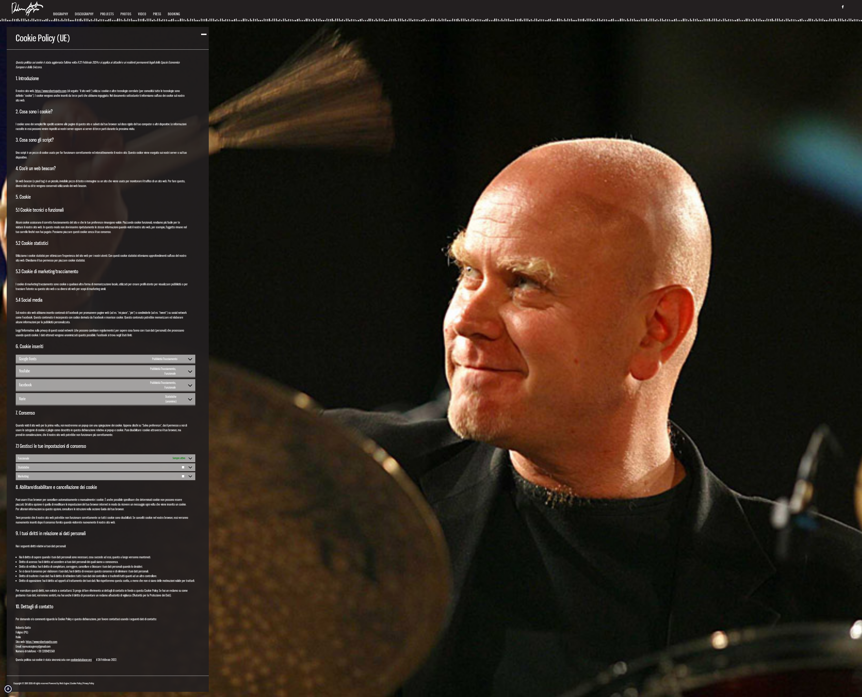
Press (157, 14)
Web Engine (64, 683)
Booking (174, 14)
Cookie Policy (76, 683)
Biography (60, 14)
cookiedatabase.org (81, 660)
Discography (84, 14)
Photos (126, 14)
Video (142, 14)
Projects (107, 14)
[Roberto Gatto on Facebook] (843, 8)
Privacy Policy (88, 683)
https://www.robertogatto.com (50, 91)
